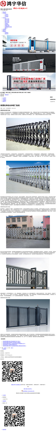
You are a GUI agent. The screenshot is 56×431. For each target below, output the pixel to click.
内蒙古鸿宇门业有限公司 (16, 384)
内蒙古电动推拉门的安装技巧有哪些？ (12, 342)
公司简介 (6, 14)
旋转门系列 (7, 21)
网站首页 (4, 12)
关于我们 (4, 13)
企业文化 (6, 15)
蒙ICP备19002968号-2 (28, 388)
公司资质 (6, 16)
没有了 (5, 347)
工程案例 (4, 29)
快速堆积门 (7, 24)
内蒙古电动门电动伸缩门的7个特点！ (12, 341)
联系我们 (4, 31)
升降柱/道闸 (7, 25)
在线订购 (6, 33)
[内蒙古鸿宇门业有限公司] (13, 6)
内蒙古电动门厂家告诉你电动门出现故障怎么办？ (14, 343)
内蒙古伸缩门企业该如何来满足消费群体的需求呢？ (14, 345)
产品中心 (4, 17)
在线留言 (6, 32)
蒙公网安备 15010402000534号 (28, 391)
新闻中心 (4, 30)
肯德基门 (6, 23)
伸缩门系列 (7, 18)
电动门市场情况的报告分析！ (10, 344)
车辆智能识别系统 (8, 26)
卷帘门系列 (7, 22)
